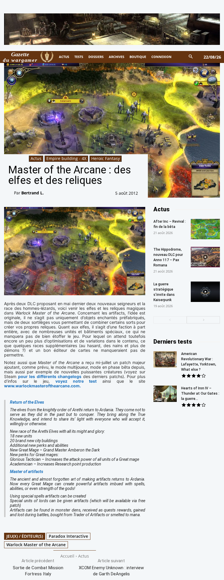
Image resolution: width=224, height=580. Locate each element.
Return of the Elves (27, 402)
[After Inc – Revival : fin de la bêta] (205, 229)
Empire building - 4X (66, 158)
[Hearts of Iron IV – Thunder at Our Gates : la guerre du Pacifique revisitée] (165, 394)
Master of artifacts (26, 471)
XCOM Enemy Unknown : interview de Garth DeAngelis (111, 571)
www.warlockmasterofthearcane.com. (42, 385)
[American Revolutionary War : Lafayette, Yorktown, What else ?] (165, 359)
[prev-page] (170, 320)
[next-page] (203, 320)
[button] (191, 57)
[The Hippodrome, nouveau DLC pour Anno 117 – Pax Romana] (205, 257)
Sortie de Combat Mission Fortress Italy (38, 571)
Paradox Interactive (68, 536)
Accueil (67, 556)
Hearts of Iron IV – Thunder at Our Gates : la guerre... (200, 393)
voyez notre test (76, 381)
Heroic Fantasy (105, 158)
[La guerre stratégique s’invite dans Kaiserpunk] (205, 292)
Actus (36, 158)
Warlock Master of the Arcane (36, 544)
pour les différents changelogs (49, 376)
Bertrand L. (32, 193)
